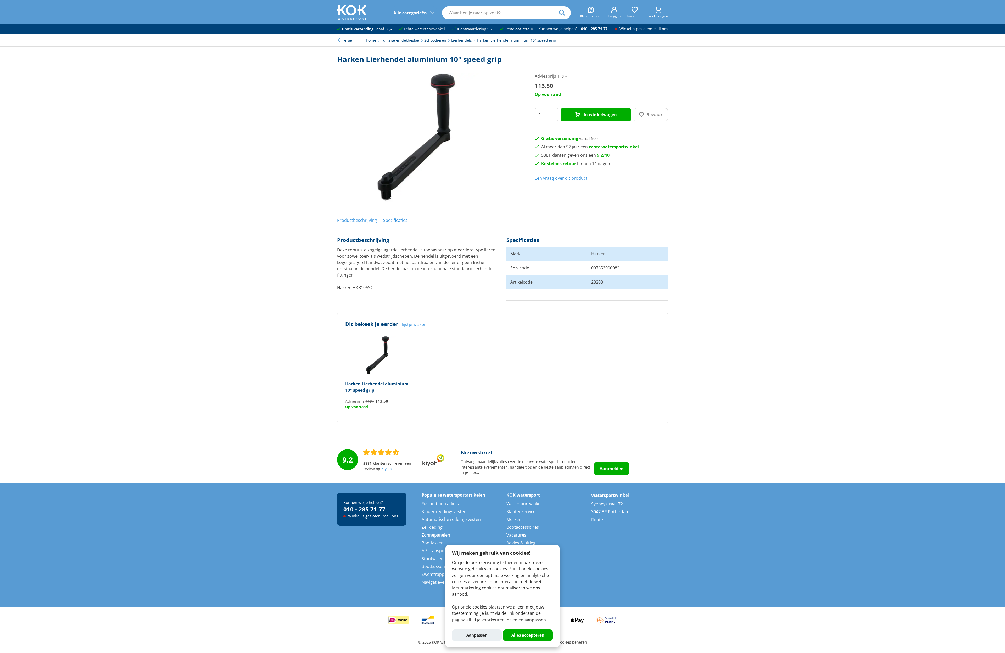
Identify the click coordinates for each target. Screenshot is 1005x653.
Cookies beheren (572, 642)
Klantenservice (520, 511)
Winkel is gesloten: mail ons (643, 28)
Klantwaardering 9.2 (474, 29)
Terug (347, 40)
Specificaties (395, 220)
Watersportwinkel (523, 503)
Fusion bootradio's (440, 503)
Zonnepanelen (436, 535)
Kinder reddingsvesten (444, 511)
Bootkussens (434, 566)
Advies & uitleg (520, 543)
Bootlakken (433, 543)
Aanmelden (612, 468)
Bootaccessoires (522, 527)
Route (597, 519)
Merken (513, 519)
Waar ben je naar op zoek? (565, 12)
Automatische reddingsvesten (451, 519)
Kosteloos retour (518, 29)
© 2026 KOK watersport (439, 642)
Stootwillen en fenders (444, 558)
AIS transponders (439, 551)
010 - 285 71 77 (594, 28)
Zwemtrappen (435, 574)
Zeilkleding (432, 527)
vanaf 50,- (367, 29)
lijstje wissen (414, 324)
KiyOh (386, 468)
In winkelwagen (600, 114)
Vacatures (516, 535)
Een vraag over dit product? (562, 178)
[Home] (352, 18)
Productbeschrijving (357, 220)
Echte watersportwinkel (424, 29)
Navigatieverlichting (441, 582)
